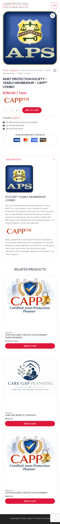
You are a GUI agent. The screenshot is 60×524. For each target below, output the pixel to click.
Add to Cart (32, 110)
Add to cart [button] (30, 423)
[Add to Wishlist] (55, 70)
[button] (52, 15)
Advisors (14, 70)
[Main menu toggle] (54, 5)
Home (5, 70)
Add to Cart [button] (30, 345)
